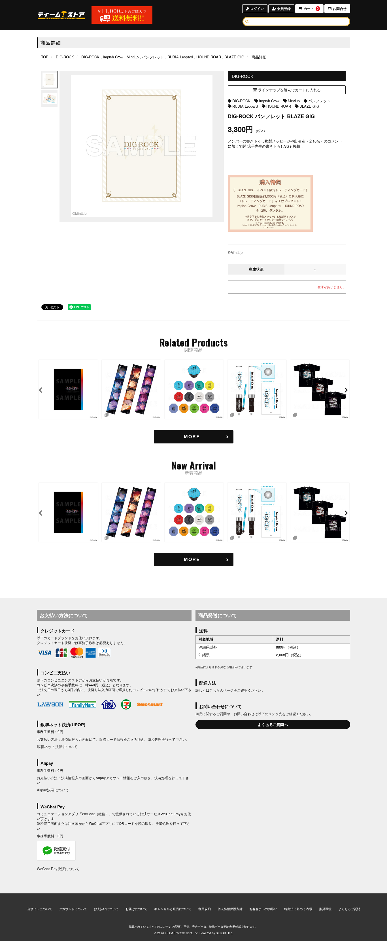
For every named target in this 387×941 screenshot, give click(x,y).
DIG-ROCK (241, 100)
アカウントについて (73, 908)
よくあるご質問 (349, 908)
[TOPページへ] (61, 15)
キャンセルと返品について (173, 908)
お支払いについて (106, 908)
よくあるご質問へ (273, 724)
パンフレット (319, 100)
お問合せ (339, 8)
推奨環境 (325, 908)
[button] (41, 390)
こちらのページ (221, 690)
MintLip (294, 100)
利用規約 (204, 908)
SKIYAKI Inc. (224, 933)
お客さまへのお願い (263, 908)
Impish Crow (269, 100)
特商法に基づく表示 (298, 908)
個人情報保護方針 (230, 908)
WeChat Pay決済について (58, 868)
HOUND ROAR (278, 106)
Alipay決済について (53, 790)
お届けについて (136, 908)
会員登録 (283, 8)
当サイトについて (39, 908)
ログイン (256, 8)
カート (311, 8)
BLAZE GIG (309, 106)
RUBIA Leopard (245, 106)
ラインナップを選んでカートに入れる (289, 89)
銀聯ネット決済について (57, 746)
